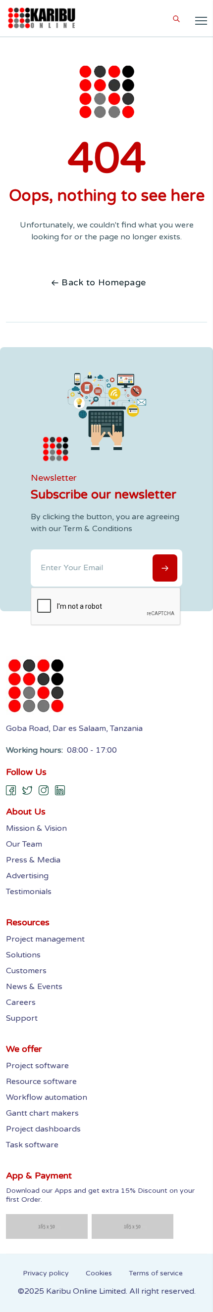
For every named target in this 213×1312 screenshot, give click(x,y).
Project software (37, 1066)
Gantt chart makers (42, 1113)
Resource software (41, 1081)
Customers (26, 971)
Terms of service (156, 1273)
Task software (32, 1145)
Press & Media (33, 860)
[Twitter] (27, 790)
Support (22, 1018)
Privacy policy (46, 1273)
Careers (21, 1002)
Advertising (27, 876)
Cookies (99, 1273)
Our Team (24, 844)
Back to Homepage (103, 282)
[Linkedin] (60, 790)
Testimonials (29, 892)
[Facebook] (11, 790)
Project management (45, 939)
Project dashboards (43, 1129)
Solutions (23, 955)
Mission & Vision (36, 828)
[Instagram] (44, 790)
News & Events (34, 987)
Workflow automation (46, 1097)
